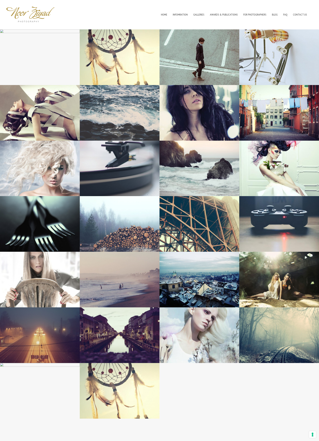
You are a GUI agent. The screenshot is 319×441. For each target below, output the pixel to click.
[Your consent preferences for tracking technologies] (312, 434)
